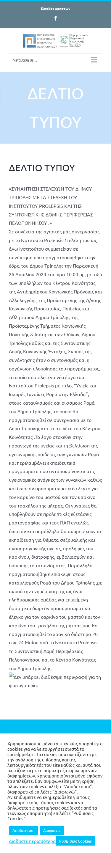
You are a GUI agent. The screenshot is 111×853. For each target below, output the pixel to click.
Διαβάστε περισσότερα (32, 841)
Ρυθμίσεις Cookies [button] (75, 840)
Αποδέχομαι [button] (23, 830)
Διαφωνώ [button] (52, 830)
